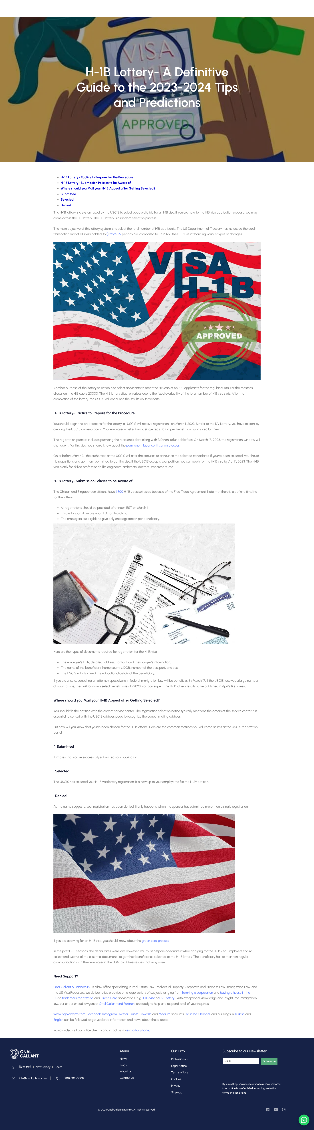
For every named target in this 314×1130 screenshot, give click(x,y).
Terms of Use (179, 1072)
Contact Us (181, 6)
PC (88, 987)
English (58, 1020)
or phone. (143, 1030)
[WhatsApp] (304, 1120)
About (99, 6)
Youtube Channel (197, 1014)
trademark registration (78, 998)
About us (125, 1071)
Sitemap (176, 1092)
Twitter (123, 1014)
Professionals (116, 6)
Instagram (109, 1014)
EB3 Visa (149, 998)
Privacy (175, 1085)
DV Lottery (166, 998)
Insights (163, 6)
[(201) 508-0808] (69, 1079)
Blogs (123, 1065)
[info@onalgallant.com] (28, 1079)
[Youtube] (276, 1109)
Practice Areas (139, 6)
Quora (134, 1014)
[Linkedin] (268, 1109)
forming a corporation (197, 993)
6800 (119, 492)
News (123, 1058)
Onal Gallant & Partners (69, 987)
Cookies (176, 1079)
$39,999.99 (113, 234)
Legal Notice (179, 1066)
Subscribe (269, 1061)
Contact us (127, 1077)
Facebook (94, 1014)
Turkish (240, 1014)
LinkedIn (146, 1014)
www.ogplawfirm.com (69, 1014)
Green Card (109, 998)
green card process (155, 941)
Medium (164, 1014)
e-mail (131, 1030)
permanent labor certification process (153, 445)
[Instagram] (284, 1109)
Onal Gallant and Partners (117, 1004)
